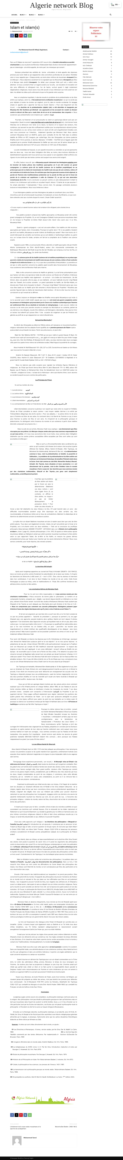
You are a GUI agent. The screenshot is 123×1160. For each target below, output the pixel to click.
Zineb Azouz (87, 97)
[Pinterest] (21, 36)
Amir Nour (86, 57)
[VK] (25, 36)
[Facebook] (12, 36)
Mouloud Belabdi (88, 88)
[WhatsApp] (30, 36)
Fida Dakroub (87, 77)
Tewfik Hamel (87, 91)
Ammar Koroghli (88, 60)
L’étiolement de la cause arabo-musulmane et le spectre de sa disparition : (25, 1128)
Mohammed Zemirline (90, 86)
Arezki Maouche (88, 63)
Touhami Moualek (88, 94)
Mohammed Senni (17, 31)
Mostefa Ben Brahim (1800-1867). (66, 1127)
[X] (16, 36)
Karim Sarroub (87, 80)
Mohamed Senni (20, 20)
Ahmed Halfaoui (88, 54)
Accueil (14, 15)
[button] (110, 15)
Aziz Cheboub (87, 65)
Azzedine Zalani (88, 68)
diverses (85, 74)
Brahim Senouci (88, 71)
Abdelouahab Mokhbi (90, 51)
